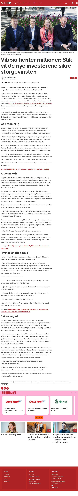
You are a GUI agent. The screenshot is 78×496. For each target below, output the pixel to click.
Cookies (6, 479)
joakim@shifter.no (56, 478)
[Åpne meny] (77, 3)
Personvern (7, 476)
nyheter (4, 384)
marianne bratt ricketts (23, 382)
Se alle (38, 417)
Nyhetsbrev (17, 3)
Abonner (59, 3)
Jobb (34, 3)
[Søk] (72, 3)
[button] (71, 393)
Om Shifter (6, 474)
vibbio (35, 382)
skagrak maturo (7, 382)
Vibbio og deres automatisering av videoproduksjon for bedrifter (30, 103)
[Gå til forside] (6, 3)
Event (40, 3)
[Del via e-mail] (76, 78)
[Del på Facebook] (71, 78)
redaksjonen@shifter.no (35, 483)
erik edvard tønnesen (46, 382)
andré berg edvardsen (62, 382)
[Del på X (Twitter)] (73, 78)
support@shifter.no (34, 476)
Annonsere (27, 3)
